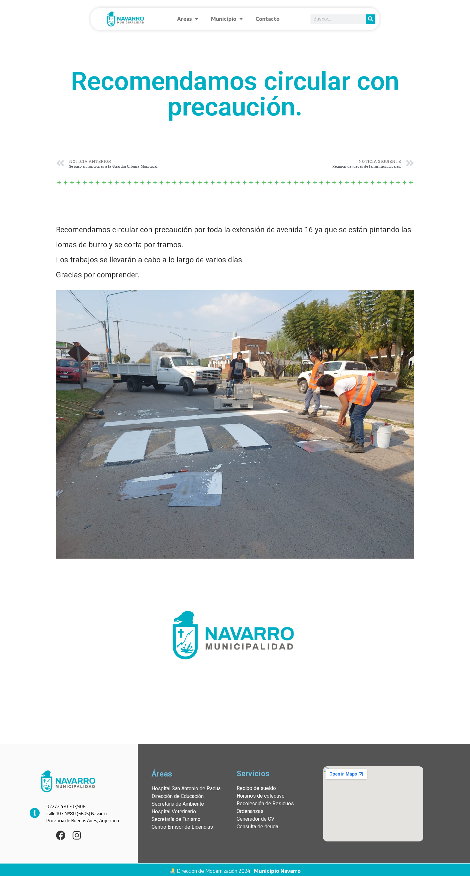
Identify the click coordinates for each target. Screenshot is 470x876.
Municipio (223, 19)
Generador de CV (255, 819)
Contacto (267, 19)
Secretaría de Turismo (176, 819)
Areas (184, 19)
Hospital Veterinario (174, 811)
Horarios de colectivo (261, 796)
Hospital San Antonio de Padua (186, 788)
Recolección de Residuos (265, 803)
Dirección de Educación (178, 796)
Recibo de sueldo (256, 788)
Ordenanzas (250, 811)
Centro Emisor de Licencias (182, 827)
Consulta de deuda (257, 827)
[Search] (370, 19)
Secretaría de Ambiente (178, 804)
